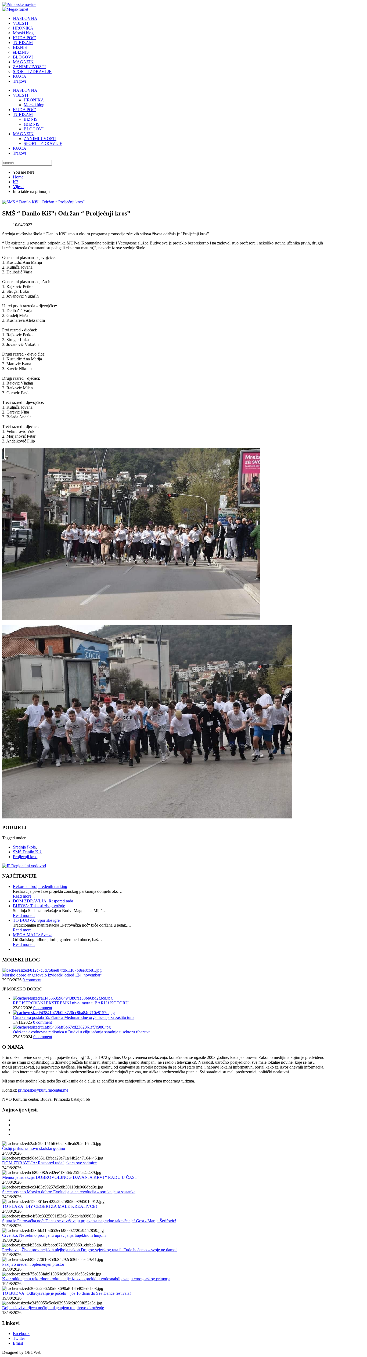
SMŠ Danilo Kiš (27, 852)
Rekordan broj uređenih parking (40, 886)
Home (18, 177)
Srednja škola (24, 847)
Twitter (19, 1338)
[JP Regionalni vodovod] (24, 866)
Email (18, 1343)
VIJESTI (20, 95)
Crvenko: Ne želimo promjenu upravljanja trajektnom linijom (54, 1235)
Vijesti (18, 186)
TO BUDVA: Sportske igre (36, 920)
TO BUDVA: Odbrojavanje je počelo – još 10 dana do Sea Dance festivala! (66, 1293)
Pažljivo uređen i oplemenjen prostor (33, 1264)
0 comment (32, 980)
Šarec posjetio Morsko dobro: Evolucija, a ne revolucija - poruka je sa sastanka (68, 1192)
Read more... (24, 896)
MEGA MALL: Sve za (32, 934)
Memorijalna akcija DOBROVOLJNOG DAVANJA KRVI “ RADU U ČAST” (70, 1177)
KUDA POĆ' (24, 109)
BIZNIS (31, 119)
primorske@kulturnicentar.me (43, 1090)
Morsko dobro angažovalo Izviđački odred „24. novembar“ (52, 975)
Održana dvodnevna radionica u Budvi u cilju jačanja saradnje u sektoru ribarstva (81, 1032)
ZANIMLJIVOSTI (40, 138)
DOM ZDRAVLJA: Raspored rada (43, 901)
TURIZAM (23, 114)
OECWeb (33, 1352)
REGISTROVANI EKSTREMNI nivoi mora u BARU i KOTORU (71, 1003)
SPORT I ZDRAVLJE (43, 143)
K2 (15, 182)
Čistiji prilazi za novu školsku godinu (33, 1148)
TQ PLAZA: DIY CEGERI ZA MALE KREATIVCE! (49, 1206)
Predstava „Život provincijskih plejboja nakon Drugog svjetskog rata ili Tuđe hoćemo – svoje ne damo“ (89, 1250)
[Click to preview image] (43, 202)
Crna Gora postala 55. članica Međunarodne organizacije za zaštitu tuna (73, 1017)
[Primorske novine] (19, 4)
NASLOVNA (25, 90)
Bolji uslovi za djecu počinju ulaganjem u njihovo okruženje (53, 1307)
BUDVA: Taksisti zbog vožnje (39, 906)
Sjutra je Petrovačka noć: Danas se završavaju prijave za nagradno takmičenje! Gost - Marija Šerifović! (89, 1221)
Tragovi (19, 153)
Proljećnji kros (25, 856)
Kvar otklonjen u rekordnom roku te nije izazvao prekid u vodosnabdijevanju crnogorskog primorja (86, 1278)
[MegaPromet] (15, 9)
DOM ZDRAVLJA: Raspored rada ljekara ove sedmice (49, 1163)
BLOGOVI (34, 129)
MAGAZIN (23, 133)
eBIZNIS (31, 124)
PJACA (19, 148)
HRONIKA (34, 100)
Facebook (21, 1333)
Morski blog (34, 105)
